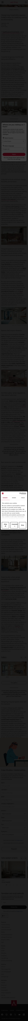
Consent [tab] (5, 497)
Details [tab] (14, 497)
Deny (22, 525)
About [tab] (23, 497)
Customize (15, 524)
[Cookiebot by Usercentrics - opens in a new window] (19, 494)
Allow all (5, 525)
